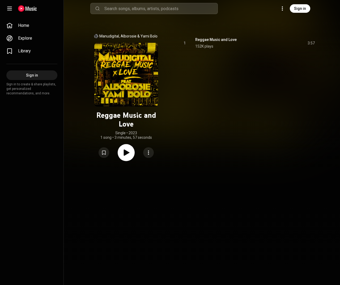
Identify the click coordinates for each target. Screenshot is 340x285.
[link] (32, 25)
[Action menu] (148, 152)
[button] (104, 152)
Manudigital (109, 36)
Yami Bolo (149, 36)
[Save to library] (104, 152)
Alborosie (129, 36)
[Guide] (9, 8)
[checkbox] (311, 43)
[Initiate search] (97, 8)
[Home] (27, 8)
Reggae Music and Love (216, 39)
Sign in (300, 8)
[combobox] (161, 8)
